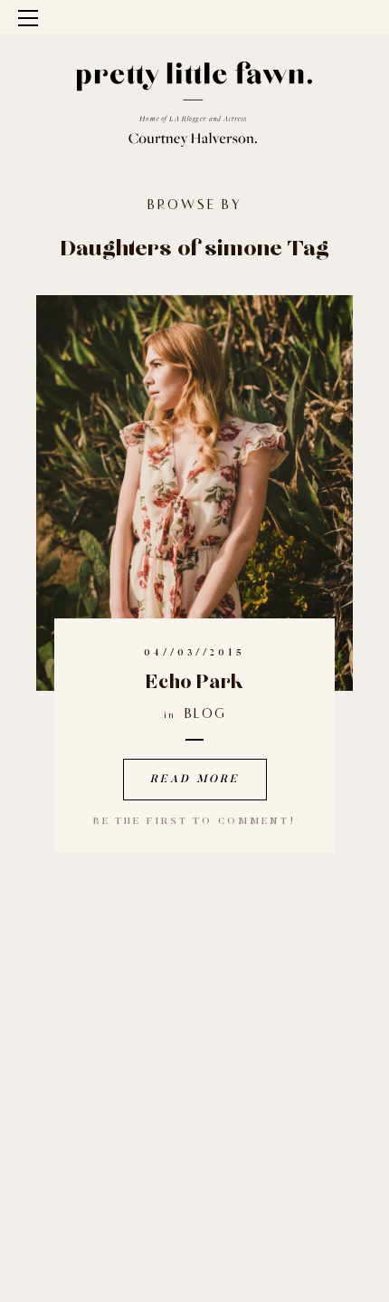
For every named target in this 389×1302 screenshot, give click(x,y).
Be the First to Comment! (194, 822)
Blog (205, 715)
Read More (195, 779)
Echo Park (194, 683)
